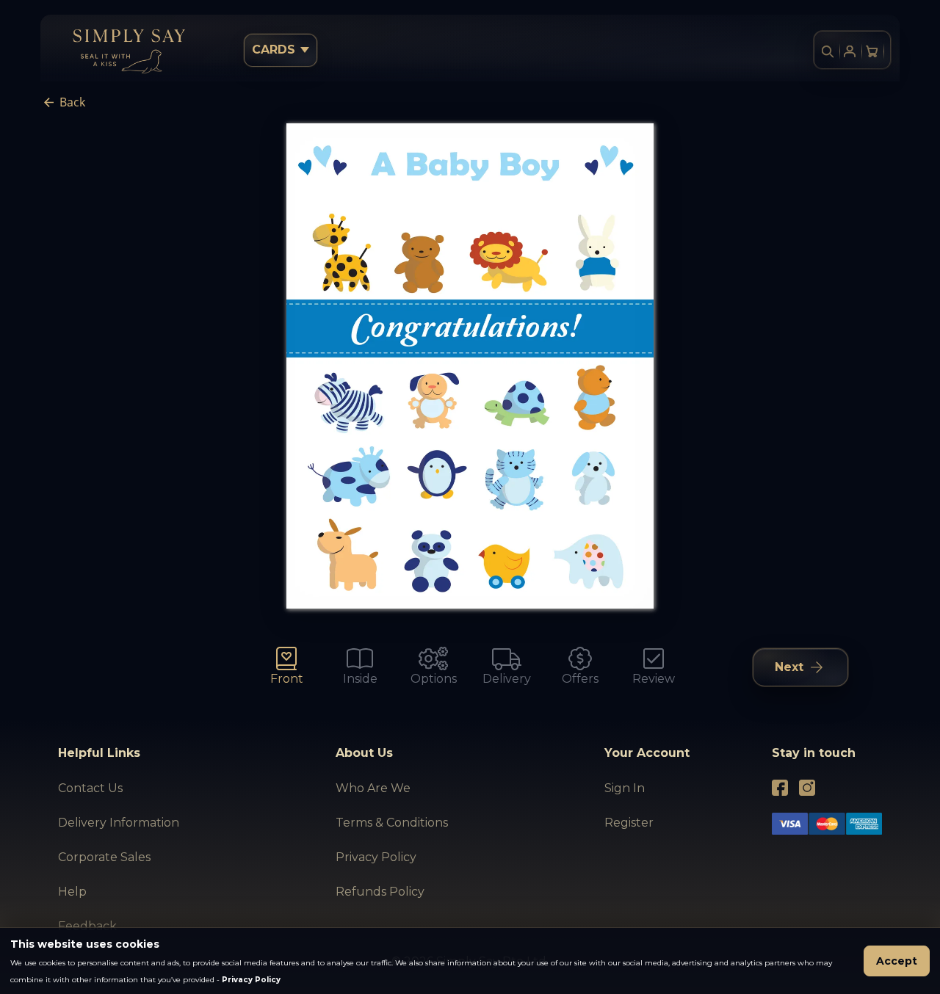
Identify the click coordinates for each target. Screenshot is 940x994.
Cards (273, 50)
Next (789, 667)
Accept (896, 961)
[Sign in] (850, 51)
